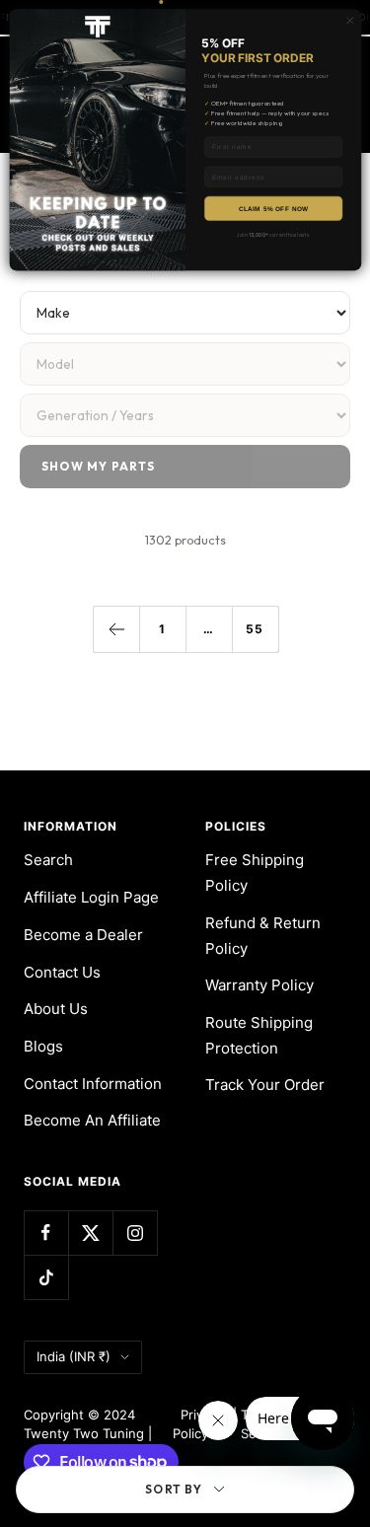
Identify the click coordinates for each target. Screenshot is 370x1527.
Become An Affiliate (92, 1120)
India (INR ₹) (74, 1356)
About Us (56, 1008)
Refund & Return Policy (263, 935)
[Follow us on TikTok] (46, 1277)
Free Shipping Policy (254, 872)
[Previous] (116, 629)
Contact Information (93, 1083)
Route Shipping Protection (259, 1035)
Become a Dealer (83, 934)
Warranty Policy (259, 985)
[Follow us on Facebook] (46, 1232)
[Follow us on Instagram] (134, 1232)
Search (48, 859)
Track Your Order (265, 1084)
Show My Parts (98, 466)
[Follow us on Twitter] (90, 1232)
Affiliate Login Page (91, 897)
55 (254, 628)
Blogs (43, 1046)
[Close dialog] (349, 21)
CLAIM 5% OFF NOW (273, 207)
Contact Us (62, 972)
